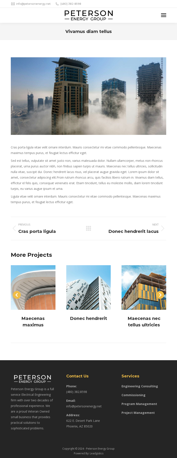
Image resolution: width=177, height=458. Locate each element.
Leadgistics (96, 453)
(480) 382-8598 (70, 3)
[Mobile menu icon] (163, 15)
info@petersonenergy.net (33, 3)
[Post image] (33, 287)
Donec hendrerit (88, 318)
